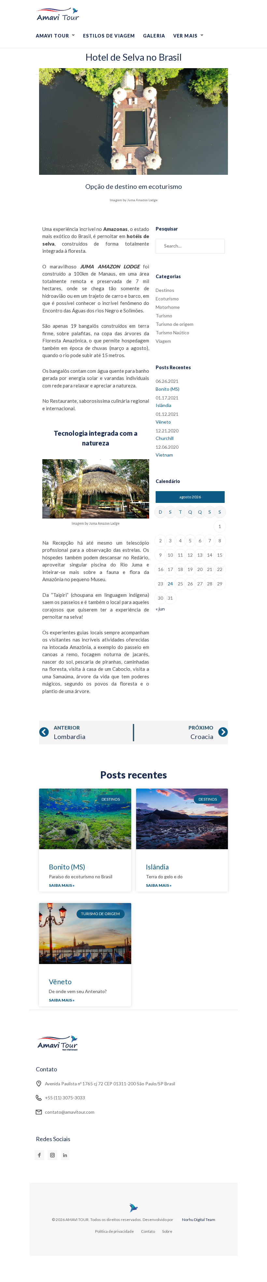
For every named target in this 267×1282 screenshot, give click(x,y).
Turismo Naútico (172, 332)
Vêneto (163, 422)
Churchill (165, 438)
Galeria (154, 35)
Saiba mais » (62, 885)
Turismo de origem (174, 324)
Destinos (165, 290)
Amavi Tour (52, 35)
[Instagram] (52, 1155)
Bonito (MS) (167, 389)
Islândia (163, 405)
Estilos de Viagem (109, 35)
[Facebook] (39, 1155)
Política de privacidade (114, 1231)
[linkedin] (65, 1155)
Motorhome (168, 307)
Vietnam (164, 455)
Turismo (164, 315)
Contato (148, 1231)
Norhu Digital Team (198, 1219)
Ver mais (185, 35)
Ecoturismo (167, 298)
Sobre (167, 1231)
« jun (160, 608)
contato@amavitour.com (69, 1112)
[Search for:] (190, 246)
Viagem (163, 341)
